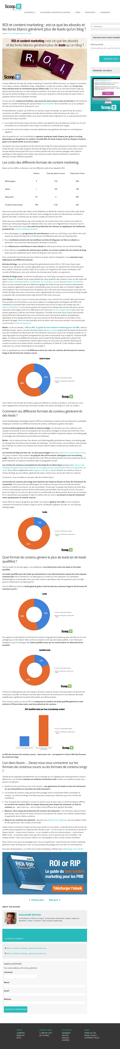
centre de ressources (22, 323)
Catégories (29, 12)
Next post (53, 900)
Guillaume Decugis (25, 33)
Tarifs (77, 12)
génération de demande (73, 281)
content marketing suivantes (25, 229)
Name (6, 982)
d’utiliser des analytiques (57, 820)
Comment (8, 972)
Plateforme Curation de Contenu (55, 12)
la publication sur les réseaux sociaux (45, 281)
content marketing (15, 281)
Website (7, 999)
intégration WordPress (42, 470)
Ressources (90, 12)
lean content (52, 330)
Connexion (105, 12)
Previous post (37, 900)
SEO (27, 281)
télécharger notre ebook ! (73, 849)
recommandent (48, 103)
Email (6, 991)
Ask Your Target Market (62, 310)
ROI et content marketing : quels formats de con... (27, 948)
